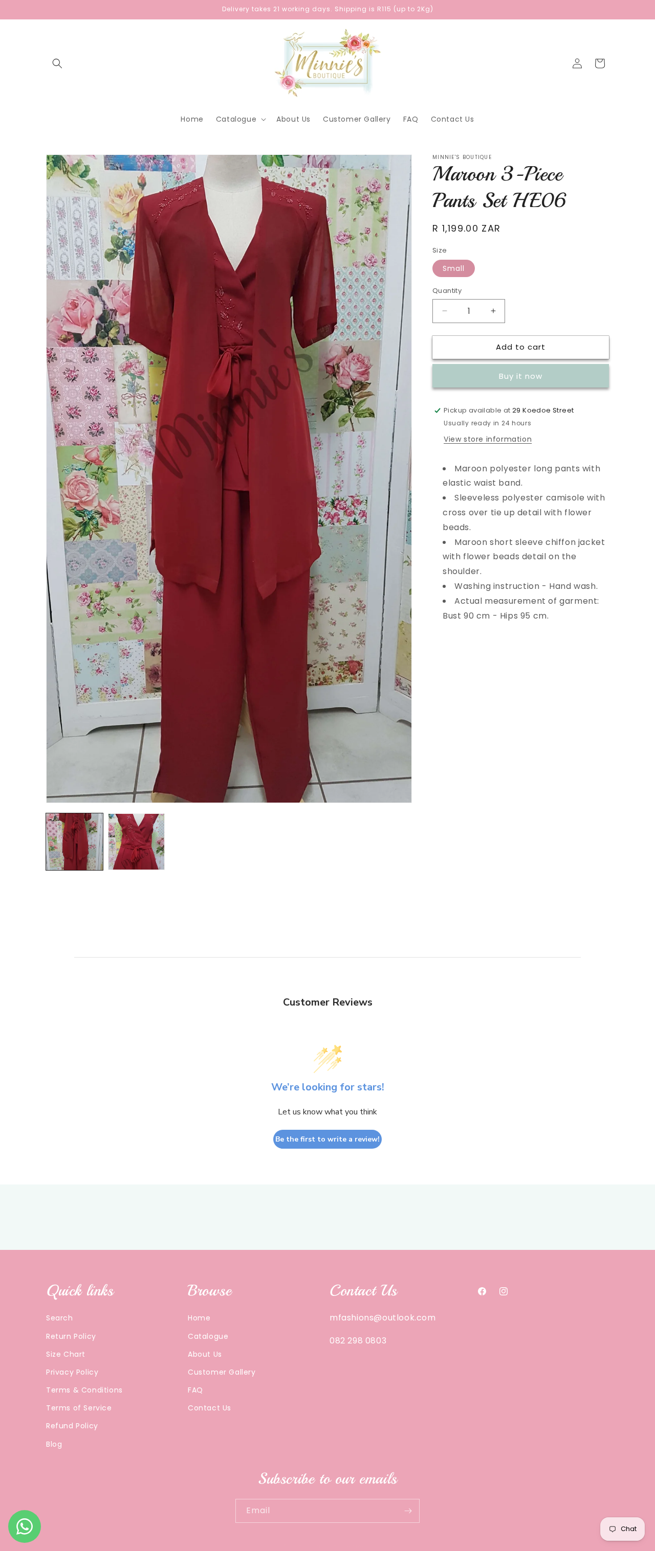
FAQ (195, 1390)
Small (454, 268)
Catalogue (208, 1336)
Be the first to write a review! (327, 1139)
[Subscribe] (408, 1511)
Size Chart (65, 1354)
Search (59, 1318)
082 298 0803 (358, 1341)
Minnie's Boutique (309, 1546)
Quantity (447, 290)
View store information (488, 439)
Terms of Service (79, 1408)
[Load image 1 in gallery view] (74, 841)
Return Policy (71, 1336)
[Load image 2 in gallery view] (136, 841)
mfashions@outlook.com (383, 1318)
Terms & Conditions (84, 1390)
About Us (205, 1354)
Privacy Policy (72, 1372)
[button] (57, 63)
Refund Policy (72, 1426)
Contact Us (209, 1408)
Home (199, 1318)
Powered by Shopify (370, 1546)
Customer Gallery (222, 1372)
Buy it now (520, 376)
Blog (54, 1444)
